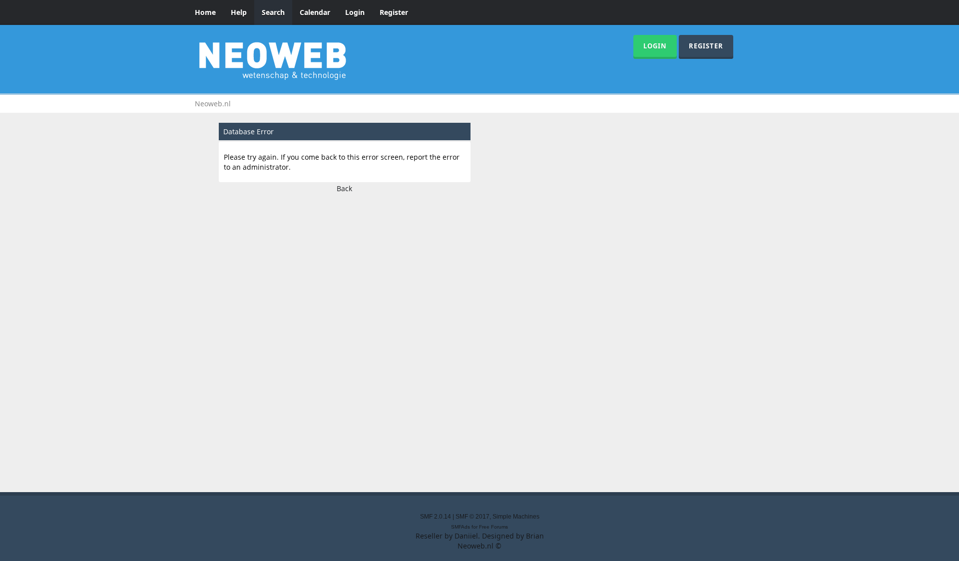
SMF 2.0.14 (435, 516)
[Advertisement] (479, 340)
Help (239, 12)
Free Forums (493, 527)
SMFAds (460, 527)
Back (344, 188)
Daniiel (466, 536)
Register (394, 12)
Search (273, 12)
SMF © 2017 (472, 516)
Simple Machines (515, 516)
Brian (535, 536)
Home (205, 12)
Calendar (315, 12)
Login (355, 12)
